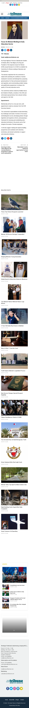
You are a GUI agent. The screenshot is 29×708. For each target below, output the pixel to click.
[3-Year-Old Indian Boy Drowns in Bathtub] (14, 316)
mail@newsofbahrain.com (12, 57)
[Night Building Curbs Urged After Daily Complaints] (14, 497)
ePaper (7, 2)
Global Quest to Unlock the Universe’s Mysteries (14, 279)
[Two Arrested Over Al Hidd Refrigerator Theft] (14, 430)
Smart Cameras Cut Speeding (9, 531)
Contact (22, 699)
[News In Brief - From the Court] (14, 338)
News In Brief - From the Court (9, 348)
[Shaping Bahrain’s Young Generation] (14, 247)
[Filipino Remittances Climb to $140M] (14, 407)
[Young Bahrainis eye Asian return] (5, 587)
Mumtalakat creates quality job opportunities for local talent (22, 149)
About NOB (11, 699)
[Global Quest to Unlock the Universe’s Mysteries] (14, 269)
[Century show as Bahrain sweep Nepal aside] (5, 593)
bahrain (3, 47)
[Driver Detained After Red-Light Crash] (14, 452)
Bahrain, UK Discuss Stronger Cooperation (12, 234)
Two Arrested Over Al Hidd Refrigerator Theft (13, 439)
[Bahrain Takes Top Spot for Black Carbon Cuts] (14, 475)
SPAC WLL (17, 705)
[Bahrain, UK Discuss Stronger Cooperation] (14, 224)
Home (11, 2)
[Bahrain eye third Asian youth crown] (14, 575)
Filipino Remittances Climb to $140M (11, 417)
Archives (15, 2)
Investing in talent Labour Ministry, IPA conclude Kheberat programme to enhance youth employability (7, 150)
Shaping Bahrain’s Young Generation (11, 256)
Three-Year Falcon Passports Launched (12, 212)
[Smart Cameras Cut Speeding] (14, 521)
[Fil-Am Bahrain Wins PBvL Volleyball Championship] (5, 606)
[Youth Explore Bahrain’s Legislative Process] (14, 361)
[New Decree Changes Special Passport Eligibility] (14, 383)
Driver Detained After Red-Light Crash (11, 462)
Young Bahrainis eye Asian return (17, 585)
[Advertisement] (14, 170)
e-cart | (3, 2)
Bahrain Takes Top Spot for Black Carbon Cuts (14, 484)
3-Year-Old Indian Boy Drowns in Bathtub (12, 326)
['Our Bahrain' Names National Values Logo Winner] (14, 292)
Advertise (20, 2)
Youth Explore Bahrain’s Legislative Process (13, 370)
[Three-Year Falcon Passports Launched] (14, 202)
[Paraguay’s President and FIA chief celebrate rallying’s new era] (5, 599)
